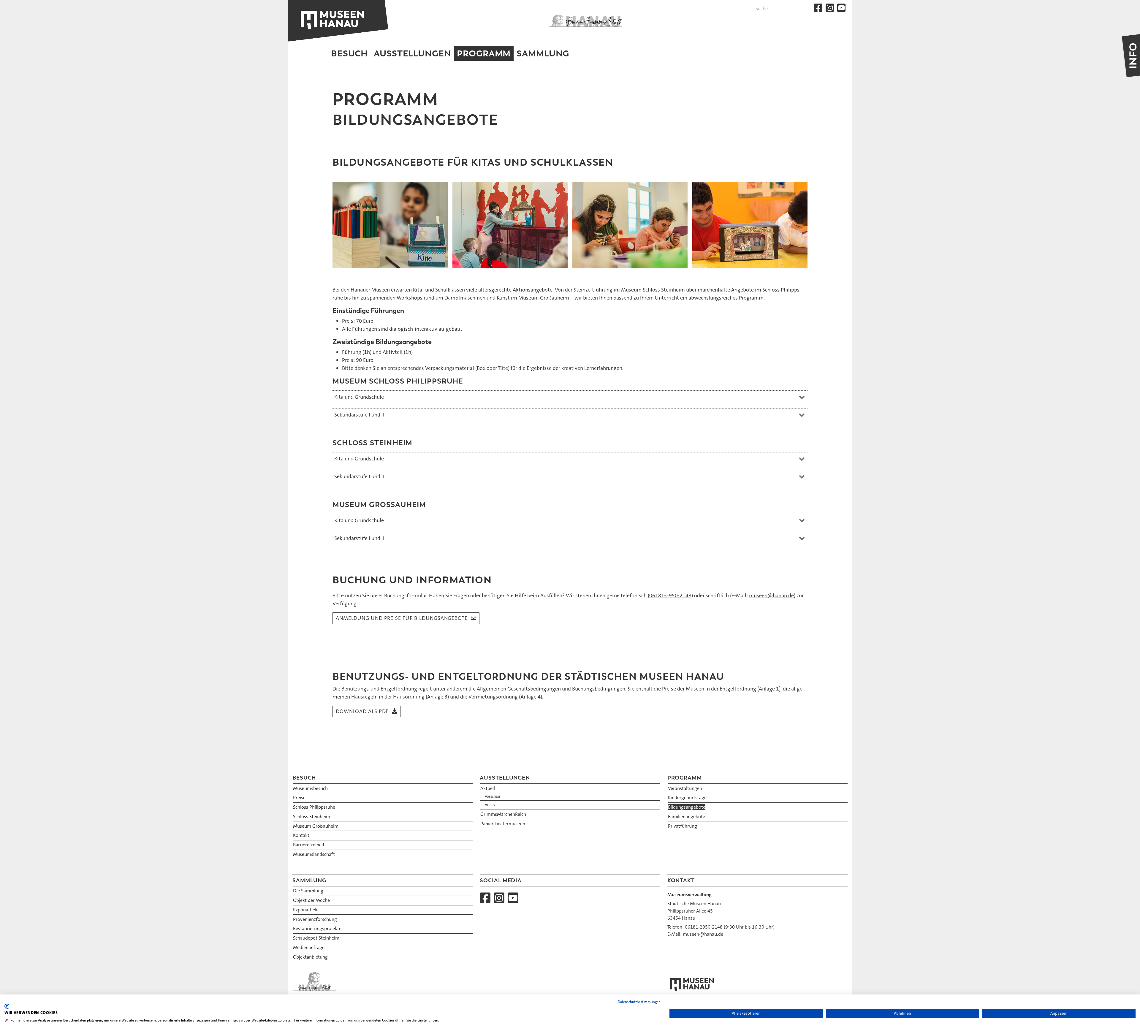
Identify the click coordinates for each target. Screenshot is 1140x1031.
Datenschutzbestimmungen (639, 1002)
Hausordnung (409, 696)
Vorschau (492, 796)
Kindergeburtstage (687, 797)
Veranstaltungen (685, 788)
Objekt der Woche (311, 900)
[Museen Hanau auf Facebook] (818, 7)
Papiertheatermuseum (503, 824)
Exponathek (305, 910)
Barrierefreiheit (308, 845)
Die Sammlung (308, 891)
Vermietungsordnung (493, 696)
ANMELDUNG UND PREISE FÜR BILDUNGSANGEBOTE (402, 618)
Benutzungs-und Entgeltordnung (379, 688)
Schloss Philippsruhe (314, 807)
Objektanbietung (310, 957)
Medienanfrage (308, 947)
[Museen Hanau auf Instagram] (830, 7)
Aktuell (487, 788)
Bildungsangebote (686, 807)
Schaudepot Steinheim (316, 938)
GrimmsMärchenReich (503, 814)
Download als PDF (362, 711)
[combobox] (781, 8)
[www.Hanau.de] (585, 21)
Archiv (490, 804)
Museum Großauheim (315, 826)
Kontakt (301, 835)
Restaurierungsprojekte (317, 928)
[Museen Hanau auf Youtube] (841, 7)
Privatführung (682, 826)
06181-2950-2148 (670, 595)
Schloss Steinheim (311, 816)
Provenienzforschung (315, 919)
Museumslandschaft (314, 854)
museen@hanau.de (771, 595)
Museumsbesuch (310, 788)
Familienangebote (686, 816)
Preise (299, 797)
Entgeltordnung (738, 688)
